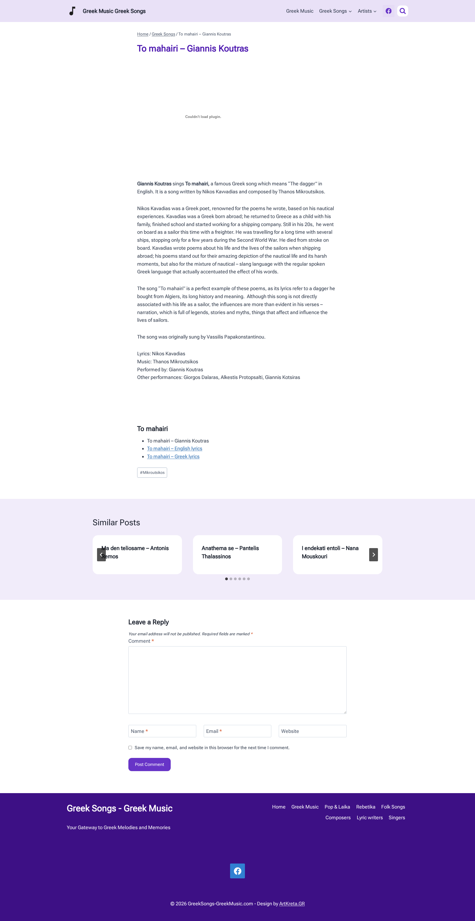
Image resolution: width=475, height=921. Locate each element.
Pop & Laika (337, 807)
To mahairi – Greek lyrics (173, 456)
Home (279, 807)
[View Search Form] (402, 11)
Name (139, 731)
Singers (397, 817)
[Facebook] (388, 11)
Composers (338, 817)
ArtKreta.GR (292, 903)
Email (214, 731)
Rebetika (365, 807)
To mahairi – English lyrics (174, 448)
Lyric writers (370, 817)
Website (290, 731)
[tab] (226, 579)
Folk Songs (393, 807)
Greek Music (299, 11)
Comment (141, 641)
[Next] (373, 554)
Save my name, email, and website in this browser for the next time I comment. (212, 747)
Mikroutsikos (152, 472)
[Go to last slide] (101, 554)
